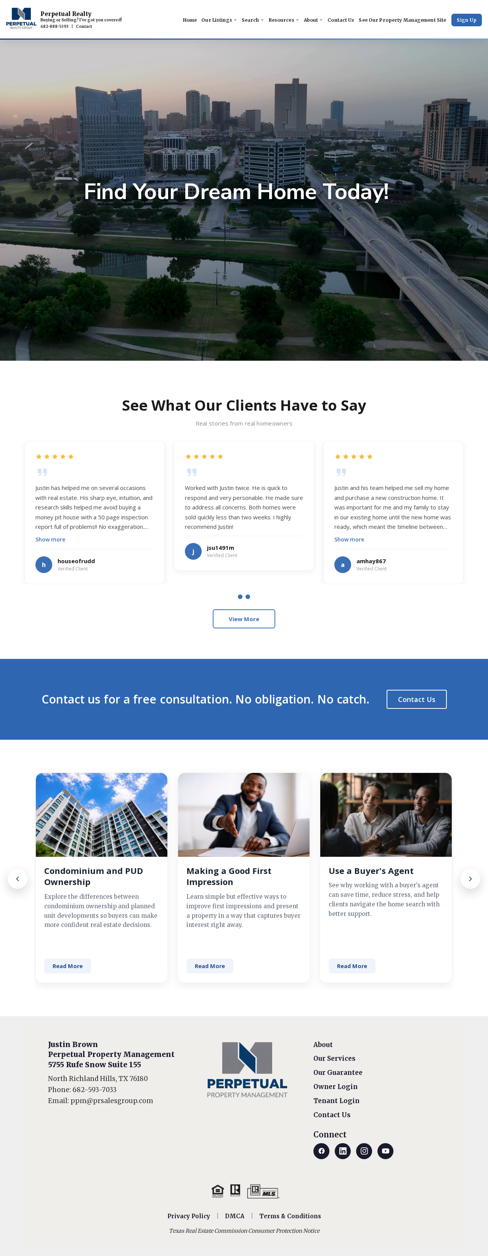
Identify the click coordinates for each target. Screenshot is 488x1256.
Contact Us (416, 699)
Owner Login (335, 1087)
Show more (50, 539)
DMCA (234, 1216)
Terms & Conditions (290, 1216)
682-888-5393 (54, 26)
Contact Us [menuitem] (340, 20)
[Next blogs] (470, 879)
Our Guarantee (338, 1072)
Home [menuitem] (190, 20)
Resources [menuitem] (281, 20)
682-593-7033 (94, 1090)
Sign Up (467, 20)
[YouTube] (385, 1151)
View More (244, 619)
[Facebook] (321, 1151)
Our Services (334, 1058)
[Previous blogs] (17, 879)
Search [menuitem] (250, 20)
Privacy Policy (188, 1216)
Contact (84, 26)
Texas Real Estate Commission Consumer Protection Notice (244, 1230)
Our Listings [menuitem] (216, 20)
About (323, 1045)
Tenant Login (336, 1101)
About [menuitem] (311, 20)
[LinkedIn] (343, 1151)
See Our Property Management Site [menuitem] (402, 20)
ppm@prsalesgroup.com (112, 1101)
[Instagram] (364, 1151)
